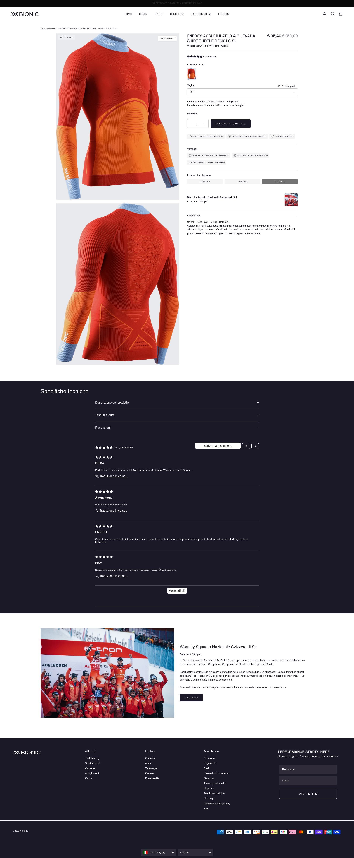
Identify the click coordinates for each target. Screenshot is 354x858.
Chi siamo (150, 758)
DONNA (143, 14)
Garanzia (209, 778)
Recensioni (102, 427)
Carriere (149, 773)
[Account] (324, 14)
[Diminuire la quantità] (190, 124)
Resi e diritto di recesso (216, 773)
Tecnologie (151, 768)
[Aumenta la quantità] (205, 124)
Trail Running (92, 758)
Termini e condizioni (214, 793)
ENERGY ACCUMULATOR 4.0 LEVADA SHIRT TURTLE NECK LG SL (87, 28)
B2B (206, 808)
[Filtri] (246, 446)
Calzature (90, 768)
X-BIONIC (24, 831)
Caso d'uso (193, 215)
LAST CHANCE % (201, 14)
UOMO (128, 14)
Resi (206, 768)
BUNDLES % (177, 14)
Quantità (192, 113)
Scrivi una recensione (218, 445)
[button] (195, 56)
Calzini (88, 778)
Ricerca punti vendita (215, 783)
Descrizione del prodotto (112, 402)
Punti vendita (152, 778)
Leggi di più (191, 697)
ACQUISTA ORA (195, 3)
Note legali (209, 798)
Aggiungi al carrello (231, 123)
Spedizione (210, 758)
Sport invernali (92, 763)
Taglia (190, 85)
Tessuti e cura (104, 415)
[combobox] (158, 852)
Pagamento (210, 763)
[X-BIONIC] (25, 14)
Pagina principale (48, 28)
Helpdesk (209, 788)
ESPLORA (223, 14)
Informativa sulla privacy (217, 803)
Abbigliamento (92, 773)
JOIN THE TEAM (308, 793)
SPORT (159, 14)
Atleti (148, 763)
